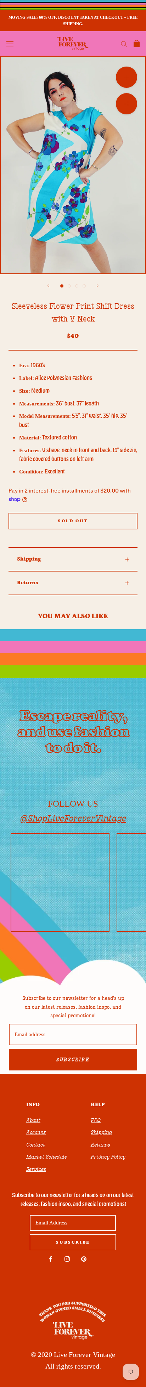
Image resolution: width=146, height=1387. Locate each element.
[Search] (124, 44)
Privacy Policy (108, 1156)
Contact (35, 1144)
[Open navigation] (9, 43)
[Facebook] (50, 1258)
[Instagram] (67, 1258)
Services (36, 1169)
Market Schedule (46, 1156)
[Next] (97, 285)
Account (36, 1132)
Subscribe (72, 1060)
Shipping (29, 559)
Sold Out (73, 521)
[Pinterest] (83, 1258)
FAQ (96, 1120)
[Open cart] (137, 43)
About (33, 1120)
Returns (27, 583)
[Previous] (48, 285)
